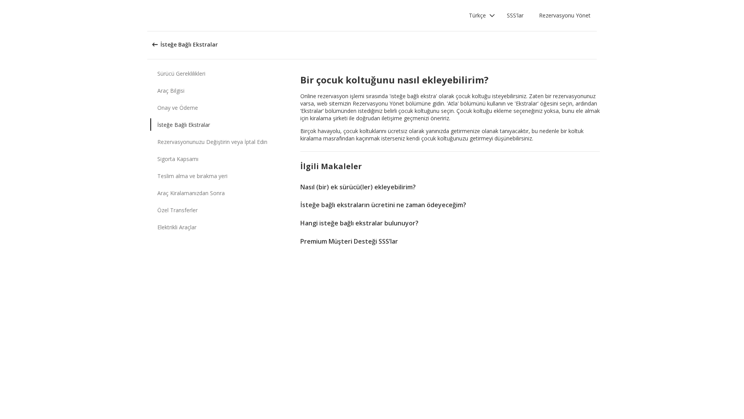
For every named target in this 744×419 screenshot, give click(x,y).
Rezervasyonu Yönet (565, 15)
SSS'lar (515, 15)
